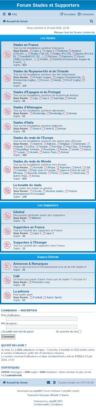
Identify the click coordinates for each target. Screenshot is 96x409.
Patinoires (67, 56)
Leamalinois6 (13, 375)
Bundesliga (39, 113)
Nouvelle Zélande (37, 173)
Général (18, 212)
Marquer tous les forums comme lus (74, 32)
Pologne (86, 146)
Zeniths (44, 59)
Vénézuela (79, 173)
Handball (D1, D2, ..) (31, 56)
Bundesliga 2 (57, 113)
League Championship (68, 77)
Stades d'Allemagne (27, 107)
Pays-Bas (71, 146)
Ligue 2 (50, 50)
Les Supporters (48, 205)
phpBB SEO (55, 401)
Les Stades (48, 38)
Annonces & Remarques (30, 263)
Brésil (78, 167)
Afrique (51, 167)
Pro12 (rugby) (73, 80)
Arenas (72, 98)
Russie (64, 149)
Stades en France (25, 45)
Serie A (37, 128)
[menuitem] (12, 14)
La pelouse (21, 291)
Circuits (37, 191)
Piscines (52, 56)
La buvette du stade (27, 185)
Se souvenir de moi (67, 331)
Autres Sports (54, 297)
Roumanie (49, 149)
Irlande (57, 80)
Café (16, 276)
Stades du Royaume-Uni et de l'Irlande (41, 71)
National (62, 50)
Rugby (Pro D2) (62, 53)
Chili (87, 167)
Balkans (51, 143)
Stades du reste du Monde (32, 161)
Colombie (21, 170)
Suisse (87, 149)
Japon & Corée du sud (72, 170)
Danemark (80, 143)
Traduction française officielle (42, 395)
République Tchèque (27, 149)
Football (37, 297)
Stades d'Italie (23, 122)
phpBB (37, 391)
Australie (38, 167)
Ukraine (33, 152)
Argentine (65, 167)
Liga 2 (45, 98)
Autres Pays (50, 152)
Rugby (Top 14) (40, 53)
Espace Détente (48, 257)
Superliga (58, 98)
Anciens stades (55, 191)
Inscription (29, 310)
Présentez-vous (41, 282)
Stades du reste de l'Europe (33, 138)
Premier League (42, 77)
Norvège (57, 146)
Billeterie (36, 218)
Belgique (65, 143)
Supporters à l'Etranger (30, 242)
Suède (75, 149)
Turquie (20, 152)
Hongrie (43, 146)
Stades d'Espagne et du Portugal (37, 92)
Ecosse (44, 80)
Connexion (9, 310)
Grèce (30, 146)
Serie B (49, 128)
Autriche (37, 143)
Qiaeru (65, 395)
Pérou (54, 173)
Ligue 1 (37, 50)
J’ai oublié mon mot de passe (17, 331)
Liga (35, 98)
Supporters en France (29, 227)
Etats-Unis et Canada (43, 170)
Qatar (65, 173)
